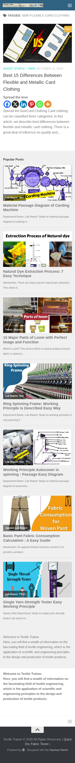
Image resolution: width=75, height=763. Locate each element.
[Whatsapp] (39, 104)
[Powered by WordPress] (23, 750)
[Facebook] (7, 104)
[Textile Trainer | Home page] (30, 5)
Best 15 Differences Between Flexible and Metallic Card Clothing (32, 82)
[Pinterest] (31, 104)
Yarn (31, 68)
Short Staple (14, 68)
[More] (47, 104)
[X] (15, 104)
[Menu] (70, 5)
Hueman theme (59, 750)
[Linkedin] (23, 104)
